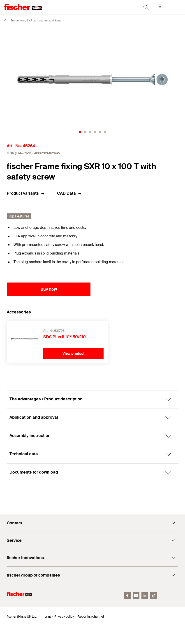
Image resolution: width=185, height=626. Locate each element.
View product (73, 353)
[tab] (80, 132)
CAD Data (66, 193)
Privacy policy (64, 616)
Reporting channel (91, 616)
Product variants (23, 193)
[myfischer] (160, 7)
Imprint (46, 616)
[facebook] (127, 595)
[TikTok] (153, 595)
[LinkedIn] (144, 595)
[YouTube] (136, 595)
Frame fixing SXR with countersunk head (35, 20)
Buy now (49, 289)
